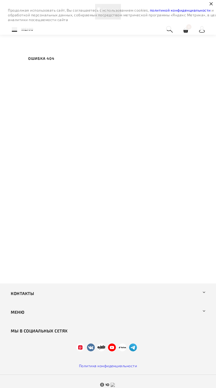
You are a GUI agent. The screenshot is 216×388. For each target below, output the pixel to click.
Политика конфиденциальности (108, 366)
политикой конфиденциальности (180, 10)
